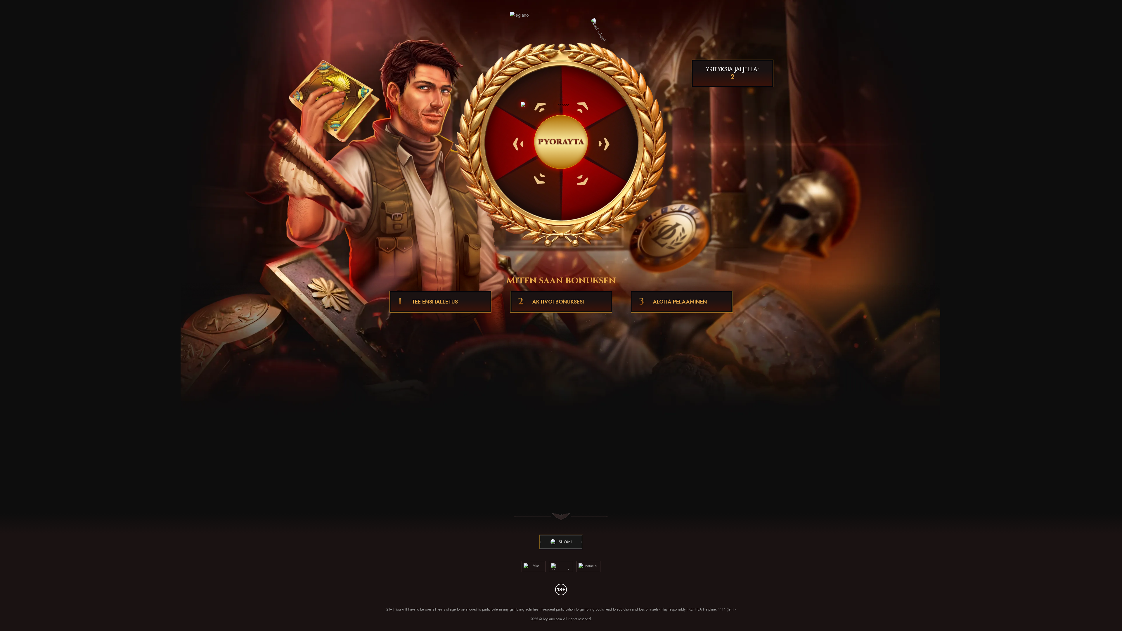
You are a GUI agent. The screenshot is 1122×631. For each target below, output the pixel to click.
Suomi (565, 542)
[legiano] (561, 22)
